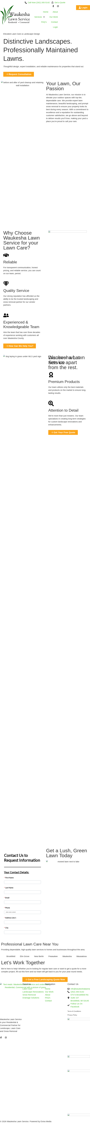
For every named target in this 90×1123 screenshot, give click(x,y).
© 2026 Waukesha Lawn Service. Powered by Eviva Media (25, 1121)
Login (55, 27)
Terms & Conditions (74, 1011)
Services (38, 17)
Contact (54, 22)
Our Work (53, 17)
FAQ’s (44, 22)
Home (45, 12)
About (55, 12)
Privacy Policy (72, 1015)
